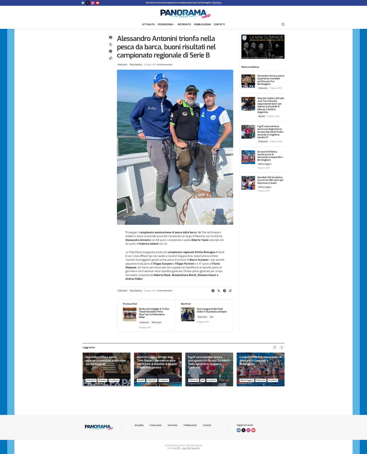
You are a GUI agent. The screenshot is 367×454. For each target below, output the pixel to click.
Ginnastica (102, 380)
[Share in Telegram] (110, 51)
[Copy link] (110, 58)
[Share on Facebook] (110, 37)
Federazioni (165, 24)
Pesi (211, 317)
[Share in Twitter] (110, 44)
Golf (202, 380)
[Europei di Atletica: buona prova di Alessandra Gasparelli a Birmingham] (248, 157)
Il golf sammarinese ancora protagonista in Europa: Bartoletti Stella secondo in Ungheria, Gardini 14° (270, 132)
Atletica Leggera (264, 164)
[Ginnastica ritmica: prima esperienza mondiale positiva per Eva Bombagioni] (248, 81)
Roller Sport (156, 322)
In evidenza (113, 380)
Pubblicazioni (202, 24)
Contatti (219, 24)
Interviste (184, 24)
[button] (283, 24)
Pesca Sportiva (136, 64)
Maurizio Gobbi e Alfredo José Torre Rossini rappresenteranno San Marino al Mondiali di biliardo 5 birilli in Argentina (270, 105)
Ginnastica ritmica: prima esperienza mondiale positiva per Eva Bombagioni (178, 3)
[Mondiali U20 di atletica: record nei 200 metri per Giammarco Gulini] (248, 183)
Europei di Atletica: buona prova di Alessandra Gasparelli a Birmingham (270, 155)
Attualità (148, 24)
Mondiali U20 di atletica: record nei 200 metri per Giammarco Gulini (270, 180)
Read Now (216, 3)
